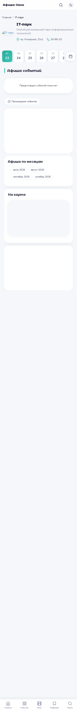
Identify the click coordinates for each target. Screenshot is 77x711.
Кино (39, 707)
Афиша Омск (13, 5)
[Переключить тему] (71, 5)
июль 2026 (19, 169)
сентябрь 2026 (21, 176)
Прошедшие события (24, 101)
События (24, 707)
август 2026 (37, 169)
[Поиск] (61, 5)
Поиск (70, 707)
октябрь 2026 (43, 176)
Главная (6, 17)
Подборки (54, 707)
